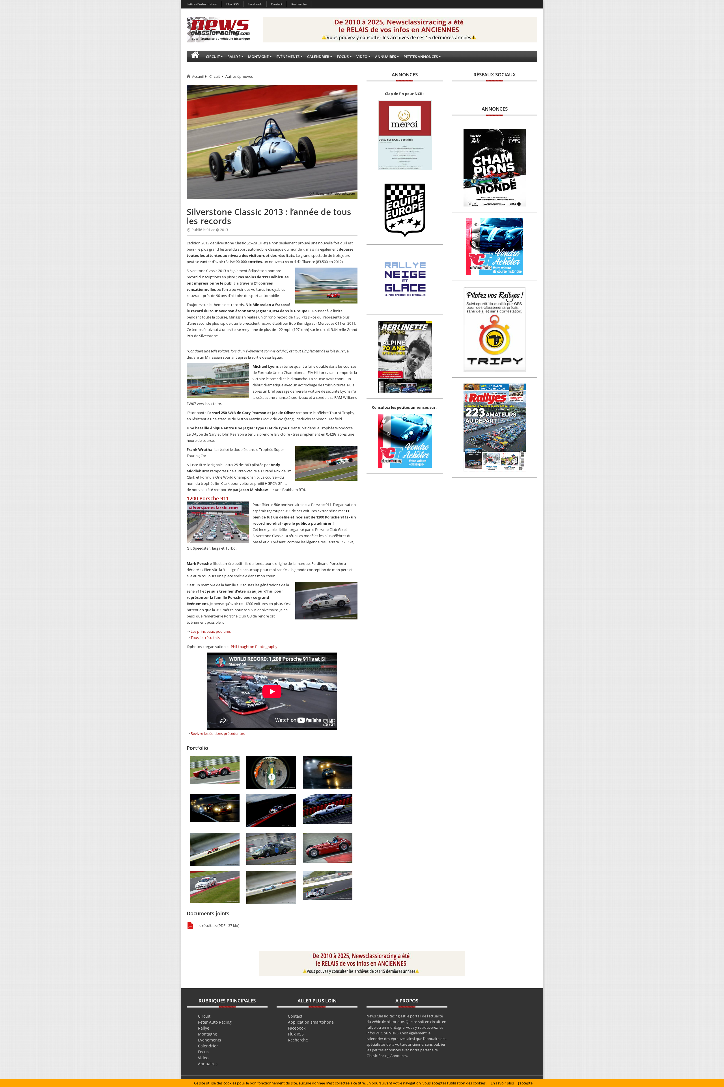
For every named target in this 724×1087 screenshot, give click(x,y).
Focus (203, 1051)
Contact (276, 4)
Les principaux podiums (211, 631)
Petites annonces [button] (421, 56)
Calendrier (208, 1046)
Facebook (255, 4)
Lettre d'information (202, 4)
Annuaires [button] (385, 56)
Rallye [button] (233, 56)
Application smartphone (311, 1022)
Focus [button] (343, 56)
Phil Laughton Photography (254, 646)
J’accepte (525, 1083)
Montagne (207, 1034)
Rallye (203, 1028)
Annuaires (207, 1063)
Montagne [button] (258, 56)
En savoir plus (502, 1083)
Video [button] (361, 56)
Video (203, 1057)
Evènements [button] (287, 56)
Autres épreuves (239, 76)
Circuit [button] (213, 56)
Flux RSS (232, 4)
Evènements (209, 1040)
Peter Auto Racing (215, 1022)
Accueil (198, 76)
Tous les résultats (205, 637)
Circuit (214, 76)
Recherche (299, 4)
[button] (195, 56)
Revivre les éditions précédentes (218, 733)
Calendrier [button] (318, 56)
